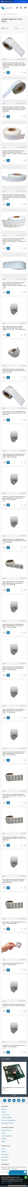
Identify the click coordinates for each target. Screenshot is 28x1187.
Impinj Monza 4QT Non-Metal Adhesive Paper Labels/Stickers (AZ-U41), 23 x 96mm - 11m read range (13, 498)
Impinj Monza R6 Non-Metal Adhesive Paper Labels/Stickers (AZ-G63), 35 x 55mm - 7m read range (13, 583)
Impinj (4, 59)
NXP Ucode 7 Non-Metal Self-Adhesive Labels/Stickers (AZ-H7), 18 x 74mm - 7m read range (13, 796)
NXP (4, 791)
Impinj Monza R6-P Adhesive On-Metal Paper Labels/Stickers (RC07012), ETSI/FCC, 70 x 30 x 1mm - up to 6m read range (13, 241)
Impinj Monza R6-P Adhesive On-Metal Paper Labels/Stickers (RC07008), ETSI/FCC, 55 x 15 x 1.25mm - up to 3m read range (14, 153)
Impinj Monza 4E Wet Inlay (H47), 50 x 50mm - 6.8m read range (13, 963)
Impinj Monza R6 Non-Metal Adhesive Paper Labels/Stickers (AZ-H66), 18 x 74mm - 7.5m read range (13, 668)
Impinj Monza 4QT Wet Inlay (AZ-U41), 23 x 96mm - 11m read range (14, 1046)
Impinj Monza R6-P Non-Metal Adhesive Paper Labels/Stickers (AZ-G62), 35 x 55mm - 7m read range (13, 711)
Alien (4, 323)
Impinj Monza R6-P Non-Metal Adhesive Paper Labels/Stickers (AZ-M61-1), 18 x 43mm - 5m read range (13, 753)
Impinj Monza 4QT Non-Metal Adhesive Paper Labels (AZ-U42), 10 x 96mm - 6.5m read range (14, 413)
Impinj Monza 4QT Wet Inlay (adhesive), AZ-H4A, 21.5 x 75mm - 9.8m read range (13, 1005)
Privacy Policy (8, 1183)
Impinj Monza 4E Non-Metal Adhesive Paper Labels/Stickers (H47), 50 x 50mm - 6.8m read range (14, 370)
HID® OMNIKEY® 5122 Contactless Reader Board (14, 1087)
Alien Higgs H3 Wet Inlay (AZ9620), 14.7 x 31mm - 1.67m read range (14, 922)
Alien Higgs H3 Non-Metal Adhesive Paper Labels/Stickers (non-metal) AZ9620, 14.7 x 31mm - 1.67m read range (13, 328)
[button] (13, 1095)
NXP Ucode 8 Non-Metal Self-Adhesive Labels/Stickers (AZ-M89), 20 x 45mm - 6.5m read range (13, 881)
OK (26, 1177)
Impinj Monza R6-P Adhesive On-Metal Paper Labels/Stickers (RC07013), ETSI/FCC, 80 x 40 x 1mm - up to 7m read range (14, 285)
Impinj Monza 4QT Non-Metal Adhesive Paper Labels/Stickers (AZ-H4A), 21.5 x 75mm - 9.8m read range (13, 455)
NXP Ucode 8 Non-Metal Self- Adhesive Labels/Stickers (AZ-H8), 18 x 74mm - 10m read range (14, 838)
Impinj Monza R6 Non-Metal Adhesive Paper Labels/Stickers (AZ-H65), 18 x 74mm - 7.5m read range (13, 626)
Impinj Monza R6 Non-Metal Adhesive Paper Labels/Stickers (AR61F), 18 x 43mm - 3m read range (14, 541)
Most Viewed (6, 1059)
